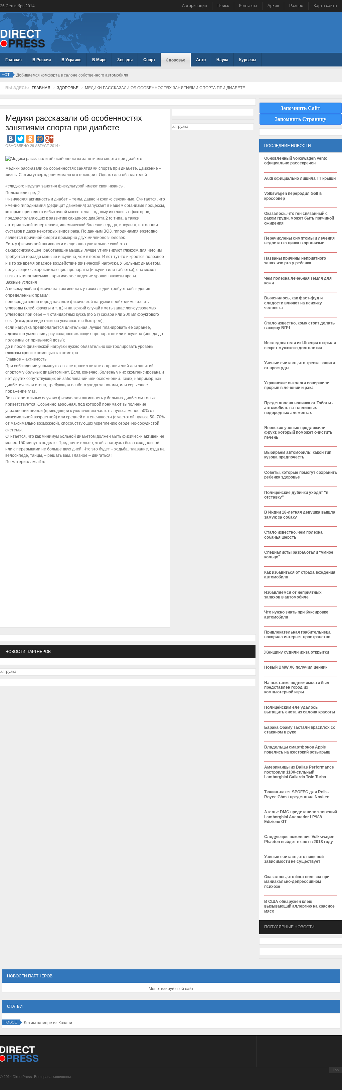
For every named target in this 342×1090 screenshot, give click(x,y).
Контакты (248, 5)
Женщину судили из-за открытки (296, 652)
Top (336, 1070)
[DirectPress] (22, 38)
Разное (296, 5)
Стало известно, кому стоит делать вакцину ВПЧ (299, 325)
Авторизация (194, 5)
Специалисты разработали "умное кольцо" (298, 554)
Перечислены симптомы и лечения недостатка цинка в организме (299, 240)
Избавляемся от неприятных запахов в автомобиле (293, 594)
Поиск (223, 5)
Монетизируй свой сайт (171, 988)
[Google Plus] (49, 139)
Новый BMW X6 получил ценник (295, 667)
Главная (41, 88)
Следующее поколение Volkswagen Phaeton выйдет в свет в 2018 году (299, 839)
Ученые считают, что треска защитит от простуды (300, 365)
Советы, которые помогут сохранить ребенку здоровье (300, 475)
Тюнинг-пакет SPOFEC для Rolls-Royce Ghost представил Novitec (296, 794)
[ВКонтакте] (11, 139)
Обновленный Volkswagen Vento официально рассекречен (295, 160)
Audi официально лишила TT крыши (300, 178)
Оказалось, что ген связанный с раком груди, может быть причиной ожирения (299, 218)
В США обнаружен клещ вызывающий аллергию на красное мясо (299, 906)
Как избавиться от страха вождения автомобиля (299, 574)
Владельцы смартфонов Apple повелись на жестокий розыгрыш (297, 749)
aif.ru (40, 461)
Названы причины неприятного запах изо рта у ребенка (295, 260)
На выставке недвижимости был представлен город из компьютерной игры (296, 687)
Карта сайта (325, 5)
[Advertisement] (83, 487)
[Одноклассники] (30, 139)
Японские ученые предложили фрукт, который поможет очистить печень (298, 432)
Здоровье (67, 88)
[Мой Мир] (40, 139)
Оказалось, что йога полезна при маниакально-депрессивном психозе (296, 881)
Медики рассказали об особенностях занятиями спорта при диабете (73, 123)
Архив (273, 5)
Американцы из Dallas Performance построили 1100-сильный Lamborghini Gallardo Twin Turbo (299, 772)
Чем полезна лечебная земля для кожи (298, 280)
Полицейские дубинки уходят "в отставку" (296, 495)
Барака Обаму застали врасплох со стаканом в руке (299, 729)
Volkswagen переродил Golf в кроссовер (293, 195)
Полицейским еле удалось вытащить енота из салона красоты (299, 709)
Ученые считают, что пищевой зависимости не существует (294, 859)
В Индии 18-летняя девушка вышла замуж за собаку (299, 514)
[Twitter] (20, 139)
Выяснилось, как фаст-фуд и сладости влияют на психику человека (293, 303)
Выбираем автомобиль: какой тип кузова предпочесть (297, 454)
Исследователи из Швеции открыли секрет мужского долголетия (300, 345)
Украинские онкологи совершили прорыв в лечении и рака (296, 385)
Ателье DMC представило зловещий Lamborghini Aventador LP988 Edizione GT (300, 817)
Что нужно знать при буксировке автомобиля (296, 614)
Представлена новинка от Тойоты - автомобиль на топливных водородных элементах (298, 408)
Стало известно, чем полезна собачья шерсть (293, 534)
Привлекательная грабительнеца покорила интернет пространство (297, 634)
